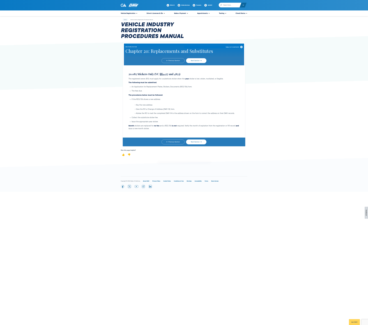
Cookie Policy (167, 181)
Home (125, 19)
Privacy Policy (156, 181)
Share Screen (215, 181)
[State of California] (123, 5)
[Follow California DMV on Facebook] (123, 187)
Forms (206, 181)
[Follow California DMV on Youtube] (136, 187)
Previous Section (174, 60)
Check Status (240, 13)
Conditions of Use (179, 181)
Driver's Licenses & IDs (155, 13)
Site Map (189, 181)
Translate (198, 5)
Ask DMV (354, 322)
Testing (221, 13)
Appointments (202, 13)
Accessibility (198, 181)
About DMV (146, 181)
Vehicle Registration (128, 13)
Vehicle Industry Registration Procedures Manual (141, 19)
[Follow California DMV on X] (129, 187)
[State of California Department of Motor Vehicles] (133, 5)
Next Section (195, 60)
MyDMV (210, 5)
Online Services (185, 5)
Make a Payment (180, 13)
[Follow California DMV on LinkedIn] (150, 187)
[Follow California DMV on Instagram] (143, 187)
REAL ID (172, 5)
